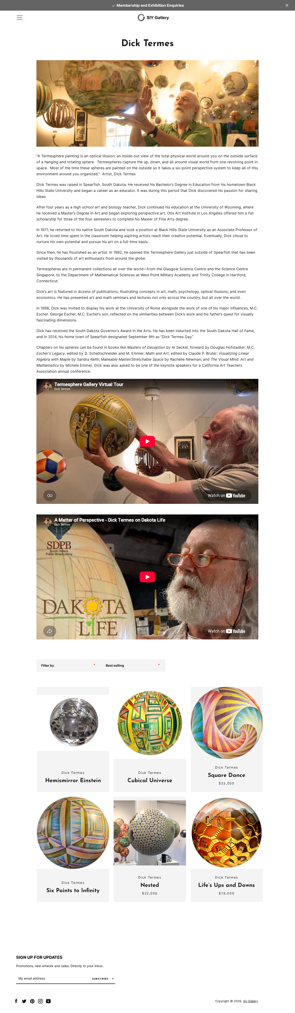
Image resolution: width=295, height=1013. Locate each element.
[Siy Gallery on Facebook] (16, 1000)
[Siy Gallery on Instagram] (40, 1000)
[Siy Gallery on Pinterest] (32, 1000)
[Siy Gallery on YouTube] (48, 1000)
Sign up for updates (39, 957)
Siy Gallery (250, 1001)
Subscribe (100, 978)
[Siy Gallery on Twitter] (24, 1000)
